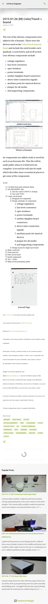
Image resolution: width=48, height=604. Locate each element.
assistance (17, 419)
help (16, 429)
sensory (32, 433)
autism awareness (10, 423)
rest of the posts (9, 315)
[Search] (44, 3)
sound (40, 433)
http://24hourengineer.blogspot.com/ (18, 331)
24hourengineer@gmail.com (13, 376)
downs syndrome (28, 426)
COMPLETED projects (26, 323)
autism (26, 419)
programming (21, 433)
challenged (30, 423)
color (40, 423)
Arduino (7, 419)
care (22, 423)
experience (8, 429)
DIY (18, 426)
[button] (4, 29)
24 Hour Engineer (14, 4)
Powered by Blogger (25, 601)
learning (24, 429)
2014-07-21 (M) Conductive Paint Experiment (19, 494)
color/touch (9, 426)
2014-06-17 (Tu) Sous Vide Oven (14, 576)
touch (6, 436)
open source (8, 433)
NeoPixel (33, 429)
